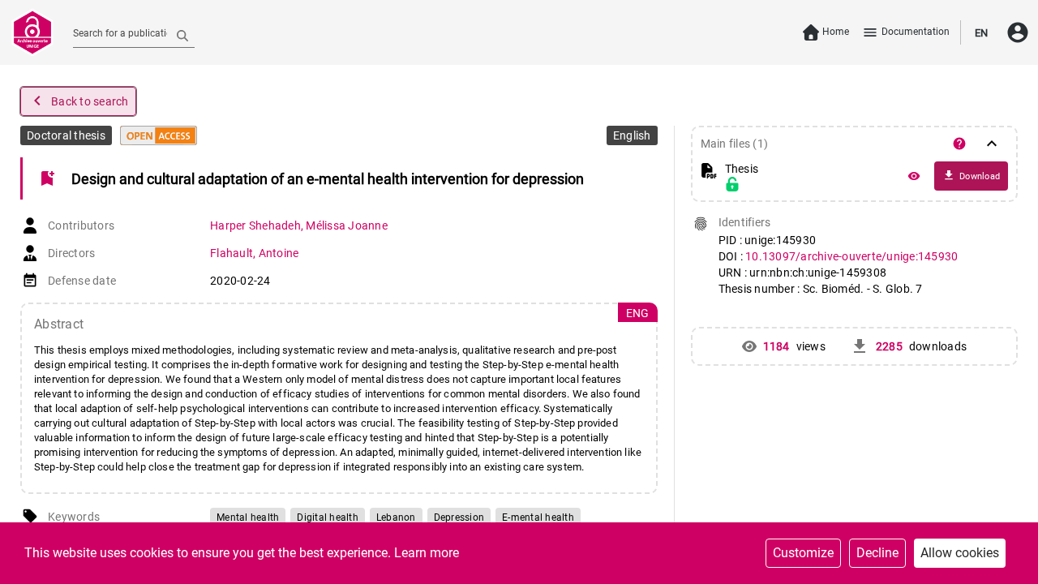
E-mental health (538, 517)
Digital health (327, 517)
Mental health (248, 517)
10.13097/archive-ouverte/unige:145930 (851, 256)
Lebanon (396, 517)
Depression (459, 517)
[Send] (182, 35)
